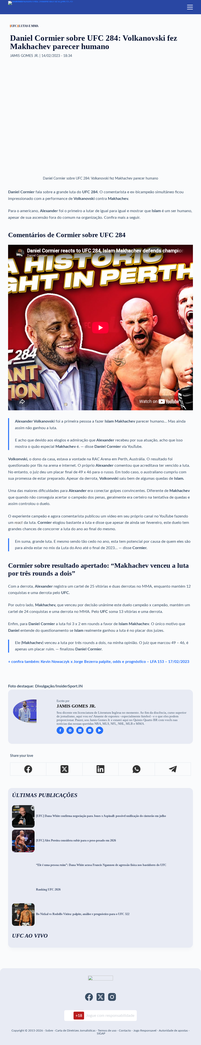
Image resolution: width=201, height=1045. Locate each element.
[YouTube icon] (99, 730)
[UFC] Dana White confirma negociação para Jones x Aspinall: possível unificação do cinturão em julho (101, 816)
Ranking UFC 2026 (48, 889)
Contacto (125, 1030)
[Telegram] (173, 769)
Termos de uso (107, 1030)
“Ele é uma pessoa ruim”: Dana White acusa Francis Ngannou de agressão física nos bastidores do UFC (101, 865)
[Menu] (190, 7)
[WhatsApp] (137, 769)
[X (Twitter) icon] (80, 730)
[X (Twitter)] (64, 769)
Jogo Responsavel (145, 1030)
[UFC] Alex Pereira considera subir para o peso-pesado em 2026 (76, 840)
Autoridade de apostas (173, 1030)
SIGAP (101, 1033)
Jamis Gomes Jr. (76, 706)
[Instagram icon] (89, 730)
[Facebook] (28, 769)
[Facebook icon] (60, 730)
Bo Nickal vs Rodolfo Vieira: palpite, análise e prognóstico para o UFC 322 (82, 914)
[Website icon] (70, 730)
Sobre (49, 1030)
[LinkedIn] (101, 769)
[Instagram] (112, 997)
